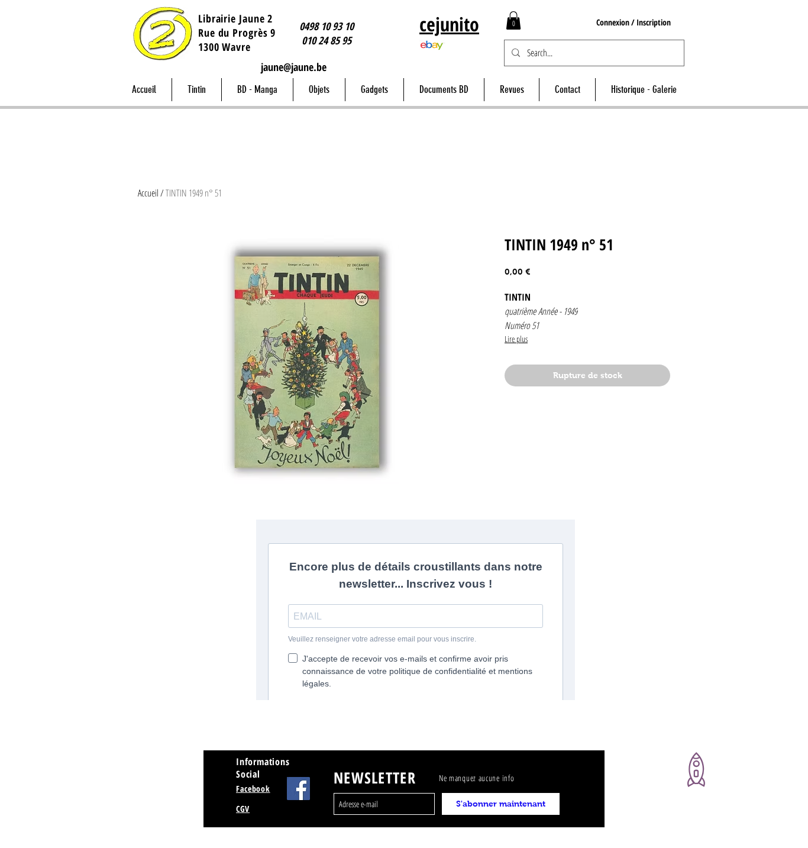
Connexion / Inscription (633, 22)
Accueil (148, 192)
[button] (513, 20)
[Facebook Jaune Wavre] (298, 788)
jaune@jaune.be (294, 67)
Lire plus (516, 338)
